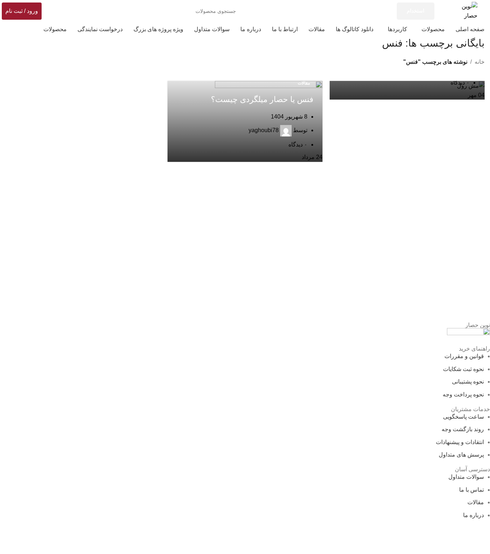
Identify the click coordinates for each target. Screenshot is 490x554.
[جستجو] (62, 11)
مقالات (304, 83)
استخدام (415, 11)
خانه (480, 62)
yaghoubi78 (264, 130)
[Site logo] (468, 11)
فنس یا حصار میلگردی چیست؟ (262, 99)
